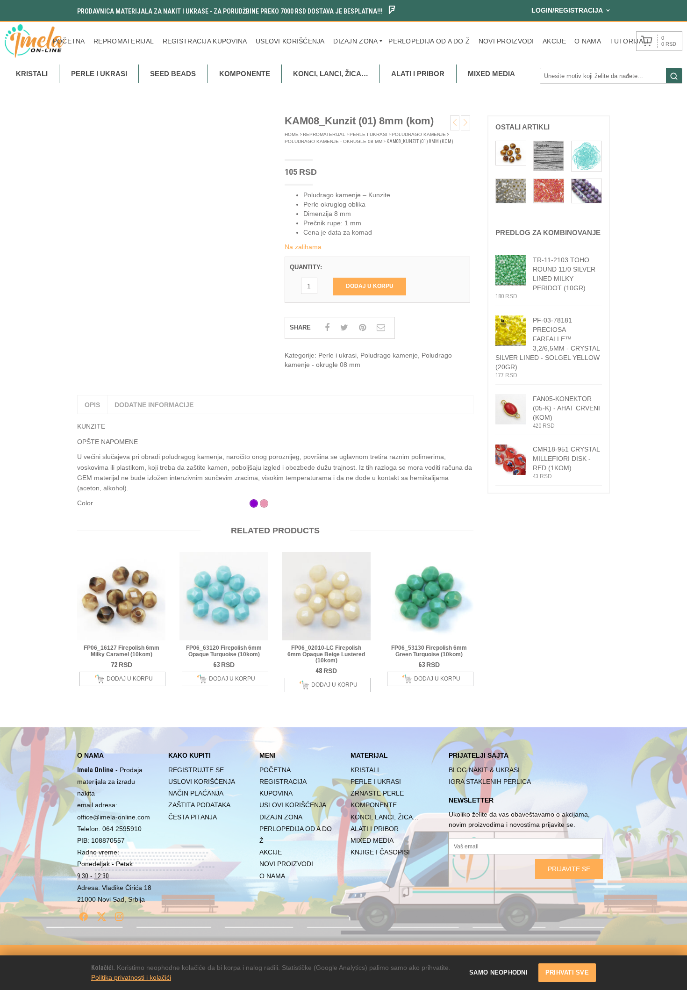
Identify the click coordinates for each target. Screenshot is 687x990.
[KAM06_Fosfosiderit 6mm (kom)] (586, 190)
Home (292, 134)
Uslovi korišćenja (290, 41)
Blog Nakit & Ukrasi (484, 770)
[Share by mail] (381, 327)
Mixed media (372, 840)
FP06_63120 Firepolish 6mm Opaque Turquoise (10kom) (224, 651)
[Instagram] (119, 916)
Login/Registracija (567, 10)
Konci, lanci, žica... (384, 817)
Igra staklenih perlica (490, 781)
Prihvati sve (567, 972)
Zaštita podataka (199, 805)
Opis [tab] (92, 405)
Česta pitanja (192, 817)
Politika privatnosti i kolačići (131, 977)
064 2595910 (122, 828)
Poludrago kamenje (419, 134)
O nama (587, 41)
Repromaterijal (123, 41)
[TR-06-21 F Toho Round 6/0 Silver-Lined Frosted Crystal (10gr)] (511, 190)
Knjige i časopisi (380, 852)
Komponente (374, 805)
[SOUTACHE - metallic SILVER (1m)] (549, 155)
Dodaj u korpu (370, 286)
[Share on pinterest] (362, 327)
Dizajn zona (280, 817)
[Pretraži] (674, 76)
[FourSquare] (391, 11)
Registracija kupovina (205, 41)
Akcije (554, 41)
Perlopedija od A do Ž (429, 41)
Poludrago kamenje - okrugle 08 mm (333, 141)
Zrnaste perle (377, 793)
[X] (101, 916)
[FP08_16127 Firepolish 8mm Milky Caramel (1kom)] (511, 152)
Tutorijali (629, 41)
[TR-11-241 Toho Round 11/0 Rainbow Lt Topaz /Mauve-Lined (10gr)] (549, 190)
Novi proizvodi (506, 41)
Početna (69, 41)
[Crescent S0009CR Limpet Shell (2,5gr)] (586, 155)
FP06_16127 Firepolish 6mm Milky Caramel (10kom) (121, 651)
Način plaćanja (195, 793)
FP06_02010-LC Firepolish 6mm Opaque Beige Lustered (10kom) (326, 654)
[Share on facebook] (327, 327)
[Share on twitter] (344, 327)
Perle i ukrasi (368, 134)
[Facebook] (83, 916)
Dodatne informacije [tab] (153, 405)
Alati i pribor (375, 828)
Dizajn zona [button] (355, 41)
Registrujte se (196, 770)
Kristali (365, 770)
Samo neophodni (498, 972)
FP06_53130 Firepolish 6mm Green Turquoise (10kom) (429, 651)
